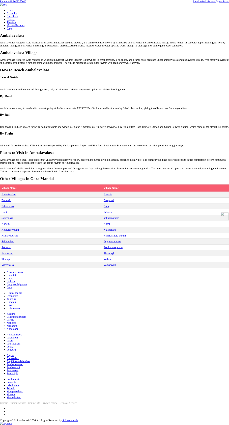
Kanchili (11, 302)
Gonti (5, 212)
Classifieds (12, 16)
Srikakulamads (70, 420)
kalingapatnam (111, 218)
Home (10, 10)
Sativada (6, 247)
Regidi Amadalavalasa (18, 361)
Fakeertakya (8, 206)
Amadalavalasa (15, 272)
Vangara (11, 394)
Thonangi (109, 253)
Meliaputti (12, 325)
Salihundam (8, 241)
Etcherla (11, 281)
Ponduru (11, 349)
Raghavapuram (10, 235)
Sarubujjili (12, 373)
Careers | (4, 403)
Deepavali (109, 200)
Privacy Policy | (50, 403)
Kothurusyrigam (10, 229)
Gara (106, 206)
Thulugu (6, 259)
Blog (9, 28)
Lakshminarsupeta (16, 316)
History (11, 19)
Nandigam (12, 328)
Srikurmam (7, 253)
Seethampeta (13, 379)
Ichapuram (12, 296)
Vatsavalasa (8, 264)
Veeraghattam (14, 397)
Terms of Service (68, 403)
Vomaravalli (110, 264)
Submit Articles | (18, 403)
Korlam (6, 223)
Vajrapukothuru (15, 391)
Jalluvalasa (7, 218)
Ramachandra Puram (115, 235)
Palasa (10, 340)
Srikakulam (13, 385)
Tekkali (11, 388)
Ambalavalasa (9, 194)
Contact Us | (34, 403)
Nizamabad (110, 229)
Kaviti (10, 305)
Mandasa (11, 322)
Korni (107, 223)
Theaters (11, 22)
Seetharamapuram (113, 247)
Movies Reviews (15, 25)
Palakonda (12, 337)
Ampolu (108, 194)
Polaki (10, 346)
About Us (12, 13)
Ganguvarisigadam (17, 284)
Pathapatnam (13, 343)
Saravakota (12, 370)
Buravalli (6, 200)
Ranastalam (13, 358)
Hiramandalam (14, 292)
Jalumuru (11, 299)
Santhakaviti (13, 367)
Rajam (10, 355)
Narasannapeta (14, 334)
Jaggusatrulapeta (112, 241)
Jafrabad (108, 212)
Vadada (107, 259)
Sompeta (11, 382)
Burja (10, 278)
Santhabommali (15, 364)
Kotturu (11, 313)
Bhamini (11, 275)
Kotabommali (14, 308)
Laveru (10, 319)
